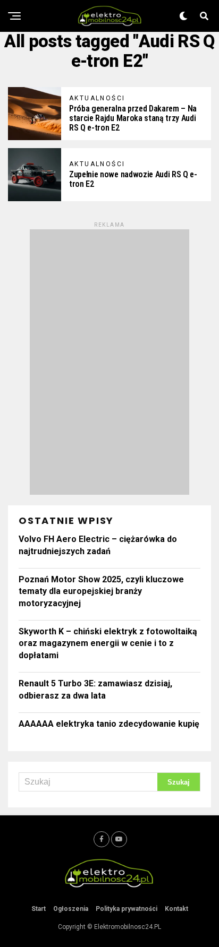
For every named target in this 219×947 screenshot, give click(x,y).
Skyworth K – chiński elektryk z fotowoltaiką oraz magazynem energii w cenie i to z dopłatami (108, 643)
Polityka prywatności (126, 908)
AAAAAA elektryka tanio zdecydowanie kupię (109, 724)
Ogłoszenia (70, 908)
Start (38, 908)
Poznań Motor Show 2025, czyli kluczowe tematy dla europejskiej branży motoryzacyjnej (101, 591)
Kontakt (176, 908)
